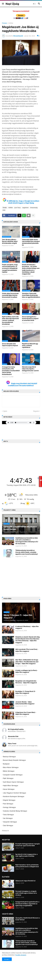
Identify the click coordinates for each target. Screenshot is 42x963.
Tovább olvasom (20, 955)
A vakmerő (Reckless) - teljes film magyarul (27, 627)
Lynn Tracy (17, 207)
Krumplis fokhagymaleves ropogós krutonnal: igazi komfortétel (27, 844)
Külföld (10, 23)
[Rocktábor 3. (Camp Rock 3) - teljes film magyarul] (8, 694)
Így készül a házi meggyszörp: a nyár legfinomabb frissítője (26, 855)
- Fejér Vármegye (7, 778)
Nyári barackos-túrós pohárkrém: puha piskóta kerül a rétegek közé (27, 865)
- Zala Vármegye (7, 825)
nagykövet (25, 207)
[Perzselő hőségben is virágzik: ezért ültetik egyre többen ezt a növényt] (8, 894)
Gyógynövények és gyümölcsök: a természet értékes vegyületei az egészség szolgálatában (27, 903)
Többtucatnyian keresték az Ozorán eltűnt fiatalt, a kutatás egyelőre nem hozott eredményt (26, 552)
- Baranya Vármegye (9, 756)
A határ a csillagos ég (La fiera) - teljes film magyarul (26, 671)
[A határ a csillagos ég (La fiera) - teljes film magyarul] (8, 673)
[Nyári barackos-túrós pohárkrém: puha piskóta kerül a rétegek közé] (8, 868)
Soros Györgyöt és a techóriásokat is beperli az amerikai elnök (30, 318)
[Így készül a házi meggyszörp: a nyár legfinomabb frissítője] (8, 857)
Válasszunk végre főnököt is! (25, 881)
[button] (3, 4)
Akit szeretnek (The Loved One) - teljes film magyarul (26, 650)
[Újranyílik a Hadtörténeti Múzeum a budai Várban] (8, 921)
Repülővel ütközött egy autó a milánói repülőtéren (30, 345)
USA (4, 210)
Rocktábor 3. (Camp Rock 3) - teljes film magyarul (25, 692)
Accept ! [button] (7, 959)
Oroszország (33, 207)
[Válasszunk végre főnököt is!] (8, 884)
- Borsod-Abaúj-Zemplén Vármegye (14, 760)
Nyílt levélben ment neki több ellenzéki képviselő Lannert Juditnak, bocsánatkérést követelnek (10, 320)
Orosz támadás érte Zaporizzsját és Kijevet (10, 344)
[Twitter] (19, 215)
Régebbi (36, 411)
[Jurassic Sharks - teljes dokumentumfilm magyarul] (8, 705)
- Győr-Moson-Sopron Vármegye (13, 782)
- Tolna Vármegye (8, 814)
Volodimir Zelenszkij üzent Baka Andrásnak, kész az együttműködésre (31, 295)
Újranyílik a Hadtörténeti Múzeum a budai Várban (27, 918)
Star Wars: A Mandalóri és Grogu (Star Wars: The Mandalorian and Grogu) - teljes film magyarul (26, 661)
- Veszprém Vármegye (9, 822)
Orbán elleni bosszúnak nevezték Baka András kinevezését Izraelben (10, 295)
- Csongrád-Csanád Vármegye (12, 775)
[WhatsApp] (24, 215)
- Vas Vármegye (7, 818)
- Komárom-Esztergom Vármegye (13, 796)
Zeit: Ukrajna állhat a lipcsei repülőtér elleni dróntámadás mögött (10, 241)
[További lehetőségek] (33, 215)
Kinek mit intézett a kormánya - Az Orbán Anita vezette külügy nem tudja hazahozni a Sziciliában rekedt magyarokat (31, 269)
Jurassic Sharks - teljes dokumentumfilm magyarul (24, 703)
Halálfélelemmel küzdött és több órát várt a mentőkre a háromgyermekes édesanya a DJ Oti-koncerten (26, 540)
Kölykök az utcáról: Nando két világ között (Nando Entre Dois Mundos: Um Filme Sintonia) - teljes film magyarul (27, 639)
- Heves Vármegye (8, 789)
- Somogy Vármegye (9, 807)
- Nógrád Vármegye (8, 800)
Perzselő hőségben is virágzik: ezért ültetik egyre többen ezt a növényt (26, 893)
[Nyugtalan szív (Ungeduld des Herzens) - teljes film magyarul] (8, 684)
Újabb (5, 411)
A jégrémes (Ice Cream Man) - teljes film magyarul (25, 713)
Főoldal (4, 23)
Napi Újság (12, 3)
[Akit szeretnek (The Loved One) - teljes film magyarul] (8, 652)
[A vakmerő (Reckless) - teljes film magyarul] (8, 629)
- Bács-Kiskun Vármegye (10, 767)
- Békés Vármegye (8, 771)
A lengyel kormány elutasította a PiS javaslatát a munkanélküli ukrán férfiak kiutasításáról (11, 370)
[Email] (29, 215)
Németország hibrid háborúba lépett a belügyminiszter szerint (30, 368)
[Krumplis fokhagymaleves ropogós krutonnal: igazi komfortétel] (8, 847)
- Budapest (5, 764)
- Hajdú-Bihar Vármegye (10, 785)
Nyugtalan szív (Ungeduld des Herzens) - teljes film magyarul (26, 682)
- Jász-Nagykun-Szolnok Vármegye (14, 793)
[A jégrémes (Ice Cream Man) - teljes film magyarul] (8, 715)
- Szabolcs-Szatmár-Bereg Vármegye (14, 811)
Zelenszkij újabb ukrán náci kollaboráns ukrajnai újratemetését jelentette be (31, 242)
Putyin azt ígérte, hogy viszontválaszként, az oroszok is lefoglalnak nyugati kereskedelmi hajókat (10, 268)
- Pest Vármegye (7, 804)
